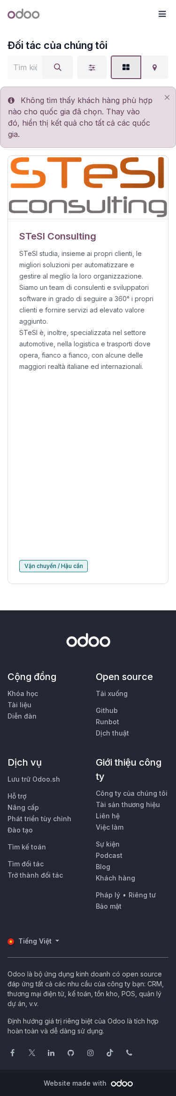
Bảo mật (109, 906)
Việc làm (109, 827)
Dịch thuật (112, 733)
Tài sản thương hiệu (128, 804)
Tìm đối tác (26, 864)
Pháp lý (108, 895)
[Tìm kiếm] (57, 67)
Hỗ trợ (17, 796)
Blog (103, 867)
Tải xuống (112, 693)
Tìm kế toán (27, 847)
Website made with (76, 1083)
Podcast (109, 855)
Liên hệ (108, 816)
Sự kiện (108, 844)
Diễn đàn (22, 716)
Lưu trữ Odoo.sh (34, 779)
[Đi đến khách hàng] (88, 187)
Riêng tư (142, 895)
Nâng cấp (23, 807)
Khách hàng (115, 878)
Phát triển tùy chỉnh (39, 819)
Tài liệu (19, 705)
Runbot (107, 722)
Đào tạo (20, 830)
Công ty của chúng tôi (132, 793)
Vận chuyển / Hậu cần (53, 565)
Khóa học (23, 693)
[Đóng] (167, 97)
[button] (162, 14)
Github (107, 710)
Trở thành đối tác (35, 875)
